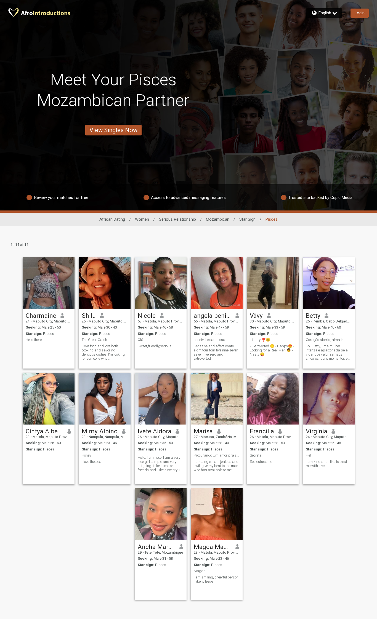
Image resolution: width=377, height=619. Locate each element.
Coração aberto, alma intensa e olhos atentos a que (329, 340)
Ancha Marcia (157, 546)
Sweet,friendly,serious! (155, 346)
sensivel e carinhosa (209, 340)
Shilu (89, 315)
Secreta (256, 455)
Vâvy (256, 315)
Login (360, 12)
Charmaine (41, 315)
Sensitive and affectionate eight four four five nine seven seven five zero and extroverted (216, 352)
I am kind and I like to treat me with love (326, 464)
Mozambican (217, 219)
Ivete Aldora (154, 431)
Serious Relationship (177, 219)
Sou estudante (261, 462)
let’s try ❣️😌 (260, 340)
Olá (140, 340)
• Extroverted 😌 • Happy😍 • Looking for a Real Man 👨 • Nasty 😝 (272, 350)
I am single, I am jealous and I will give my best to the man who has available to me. (216, 466)
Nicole (147, 315)
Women (142, 219)
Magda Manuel (213, 546)
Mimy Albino (100, 431)
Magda (200, 571)
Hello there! (34, 340)
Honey (86, 455)
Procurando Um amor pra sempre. (217, 455)
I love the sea (91, 462)
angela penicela (213, 315)
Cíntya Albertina (44, 431)
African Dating (112, 219)
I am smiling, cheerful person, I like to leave (216, 579)
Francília (262, 431)
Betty (313, 315)
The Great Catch (94, 340)
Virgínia (316, 431)
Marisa (203, 431)
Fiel (308, 455)
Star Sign (247, 219)
